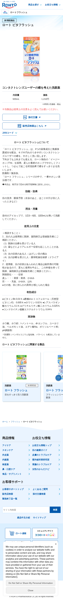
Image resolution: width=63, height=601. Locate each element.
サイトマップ (39, 517)
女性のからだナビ (40, 469)
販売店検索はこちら (33, 126)
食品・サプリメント (12, 474)
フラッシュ (15, 422)
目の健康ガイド (39, 450)
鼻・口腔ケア (8, 469)
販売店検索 (7, 494)
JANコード (8, 132)
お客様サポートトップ (13, 489)
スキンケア (7, 450)
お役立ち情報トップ (42, 445)
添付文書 (32, 117)
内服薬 (5, 459)
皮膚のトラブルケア (42, 455)
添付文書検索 (39, 494)
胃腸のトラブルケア (42, 464)
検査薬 (5, 464)
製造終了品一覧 (9, 498)
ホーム (5, 422)
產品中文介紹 (23, 517)
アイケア (6, 445)
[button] (58, 378)
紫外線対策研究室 (40, 459)
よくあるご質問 (40, 489)
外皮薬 (5, 455)
